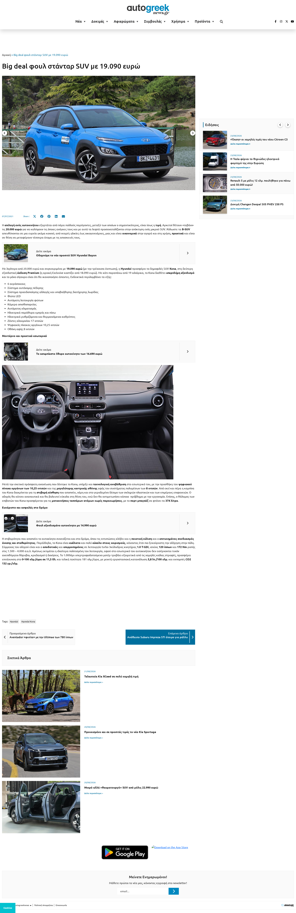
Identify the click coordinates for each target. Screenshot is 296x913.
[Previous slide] (4, 133)
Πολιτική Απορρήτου (43, 905)
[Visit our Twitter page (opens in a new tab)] (285, 21)
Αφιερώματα (124, 21)
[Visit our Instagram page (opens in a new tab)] (279, 21)
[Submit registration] (174, 891)
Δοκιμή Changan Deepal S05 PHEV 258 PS (256, 204)
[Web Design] (287, 905)
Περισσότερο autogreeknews (16, 905)
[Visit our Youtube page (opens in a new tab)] (291, 21)
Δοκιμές (97, 21)
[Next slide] (192, 133)
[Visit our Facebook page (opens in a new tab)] (273, 21)
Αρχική (6, 54)
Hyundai (14, 621)
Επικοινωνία (61, 905)
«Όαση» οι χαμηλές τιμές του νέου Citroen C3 (259, 139)
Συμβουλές (153, 21)
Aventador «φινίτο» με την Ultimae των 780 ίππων (41, 637)
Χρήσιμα (178, 21)
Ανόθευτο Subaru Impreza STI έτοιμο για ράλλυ (157, 637)
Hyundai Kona (28, 621)
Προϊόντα (202, 21)
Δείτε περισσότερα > (93, 682)
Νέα (78, 21)
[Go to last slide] (280, 124)
